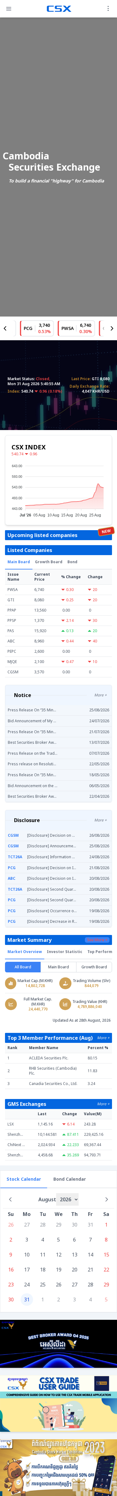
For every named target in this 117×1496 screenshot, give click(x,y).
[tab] (18, 562)
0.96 (43, 391)
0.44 (70, 641)
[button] (9, 9)
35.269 (73, 1155)
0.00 (66, 610)
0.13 (70, 630)
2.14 (70, 620)
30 (95, 620)
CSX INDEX (29, 447)
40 (95, 641)
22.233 (73, 1144)
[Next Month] (107, 1199)
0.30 (70, 589)
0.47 (70, 661)
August (47, 1199)
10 (95, 661)
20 (95, 589)
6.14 (71, 1124)
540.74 (17, 454)
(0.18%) (55, 391)
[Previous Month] (10, 1199)
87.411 (73, 1134)
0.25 (70, 600)
